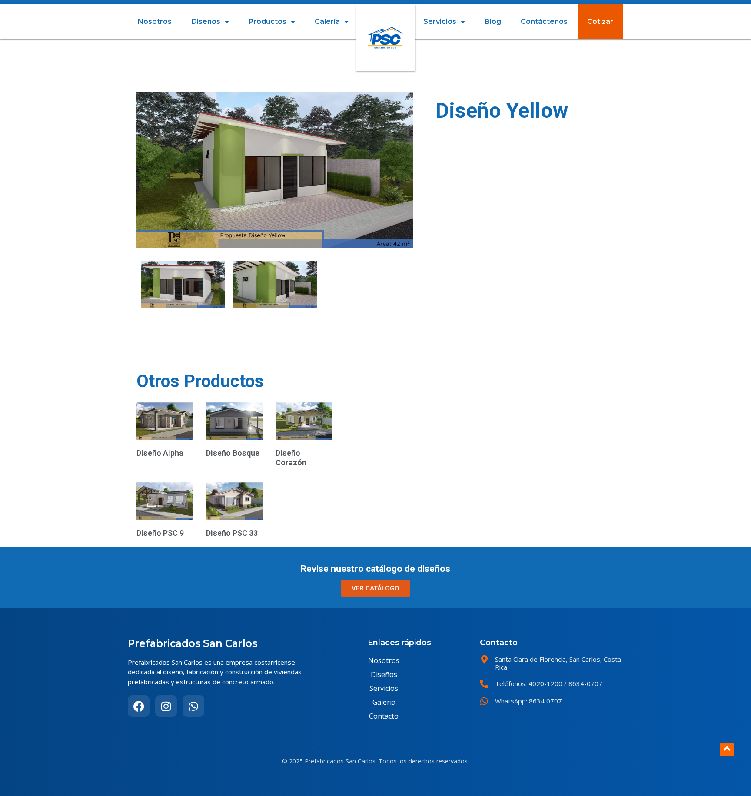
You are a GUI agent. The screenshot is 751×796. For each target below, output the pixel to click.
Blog (493, 21)
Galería (327, 21)
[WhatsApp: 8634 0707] (484, 701)
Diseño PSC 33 (232, 532)
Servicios (439, 21)
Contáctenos (544, 21)
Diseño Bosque (232, 453)
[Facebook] (139, 706)
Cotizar (600, 21)
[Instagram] (166, 706)
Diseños (205, 21)
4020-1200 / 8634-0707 (564, 683)
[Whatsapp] (193, 706)
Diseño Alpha (159, 453)
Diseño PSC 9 (160, 532)
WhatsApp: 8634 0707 (528, 700)
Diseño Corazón (291, 457)
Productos (267, 21)
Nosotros (155, 21)
